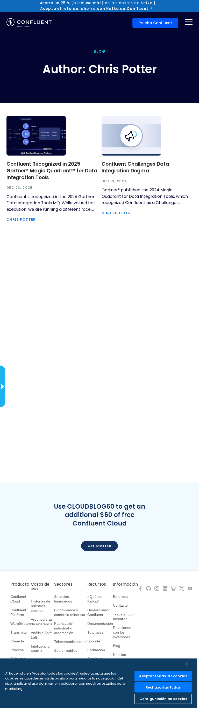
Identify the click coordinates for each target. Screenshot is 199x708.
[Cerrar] (186, 663)
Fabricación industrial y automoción (63, 628)
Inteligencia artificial (40, 648)
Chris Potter (21, 220)
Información (125, 584)
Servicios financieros (63, 598)
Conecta (17, 641)
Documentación (100, 623)
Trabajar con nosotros (123, 616)
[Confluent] (29, 22)
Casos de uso (40, 586)
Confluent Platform (18, 612)
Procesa (17, 650)
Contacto (120, 605)
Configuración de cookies (163, 698)
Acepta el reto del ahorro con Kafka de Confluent (94, 8)
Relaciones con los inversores (122, 632)
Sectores (63, 584)
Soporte (93, 641)
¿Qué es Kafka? (94, 598)
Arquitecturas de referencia (42, 621)
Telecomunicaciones (70, 642)
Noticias (119, 655)
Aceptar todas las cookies (163, 676)
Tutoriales (95, 632)
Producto (19, 584)
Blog (116, 646)
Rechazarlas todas (163, 687)
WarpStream (20, 623)
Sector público (65, 650)
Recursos (96, 584)
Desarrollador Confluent (98, 612)
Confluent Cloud (18, 598)
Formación (96, 650)
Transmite (18, 632)
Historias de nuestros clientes (40, 606)
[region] (98, 683)
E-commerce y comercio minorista (69, 612)
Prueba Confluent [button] (155, 22)
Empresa (120, 596)
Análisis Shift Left (41, 635)
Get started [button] (100, 545)
